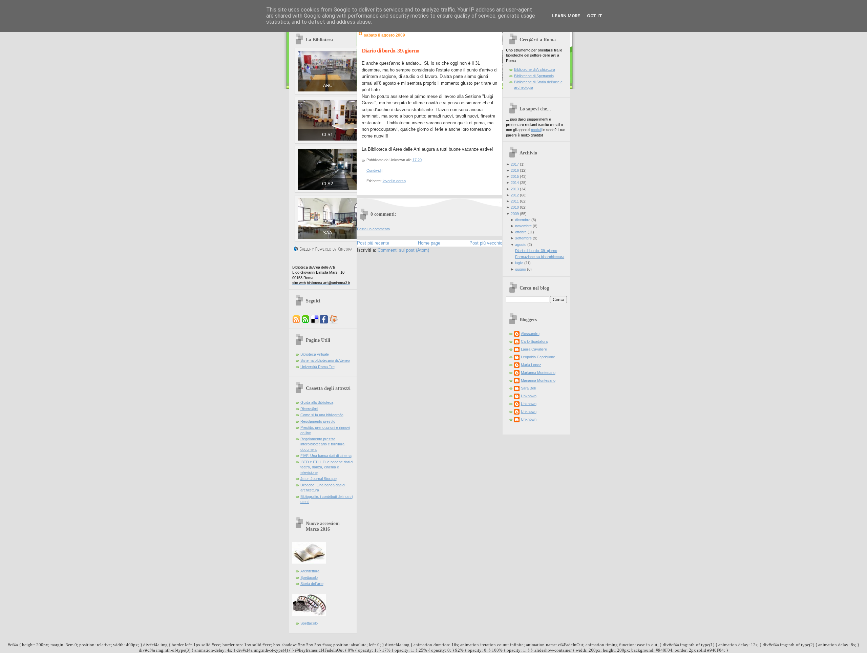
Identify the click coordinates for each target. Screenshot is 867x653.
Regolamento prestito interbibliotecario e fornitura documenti (322, 444)
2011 (515, 201)
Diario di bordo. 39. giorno (390, 50)
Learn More (566, 15)
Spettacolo (309, 577)
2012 (515, 195)
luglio (519, 263)
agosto (520, 245)
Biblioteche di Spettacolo (534, 76)
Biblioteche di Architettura (534, 69)
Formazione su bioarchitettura (539, 257)
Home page (429, 243)
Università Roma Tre (317, 367)
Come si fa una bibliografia (321, 415)
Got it (594, 15)
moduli (536, 130)
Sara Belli (528, 388)
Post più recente (373, 243)
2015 (515, 176)
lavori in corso (394, 181)
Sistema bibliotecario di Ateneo (325, 360)
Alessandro (530, 334)
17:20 (417, 160)
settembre (523, 238)
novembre (523, 226)
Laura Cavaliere (534, 349)
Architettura (309, 571)
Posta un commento (373, 229)
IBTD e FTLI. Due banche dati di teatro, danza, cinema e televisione (326, 467)
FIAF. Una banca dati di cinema (326, 456)
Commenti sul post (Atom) (403, 250)
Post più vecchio (485, 243)
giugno (520, 269)
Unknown (528, 396)
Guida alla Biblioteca (316, 402)
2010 (515, 207)
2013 (515, 189)
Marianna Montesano (538, 373)
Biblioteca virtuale (314, 354)
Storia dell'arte (311, 584)
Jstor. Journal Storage (318, 479)
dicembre (522, 220)
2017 (515, 164)
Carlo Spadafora (534, 341)
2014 (515, 183)
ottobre (521, 232)
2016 (515, 170)
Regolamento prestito (317, 421)
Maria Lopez (531, 365)
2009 (515, 214)
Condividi (373, 170)
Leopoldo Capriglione (538, 357)
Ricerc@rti (309, 409)
